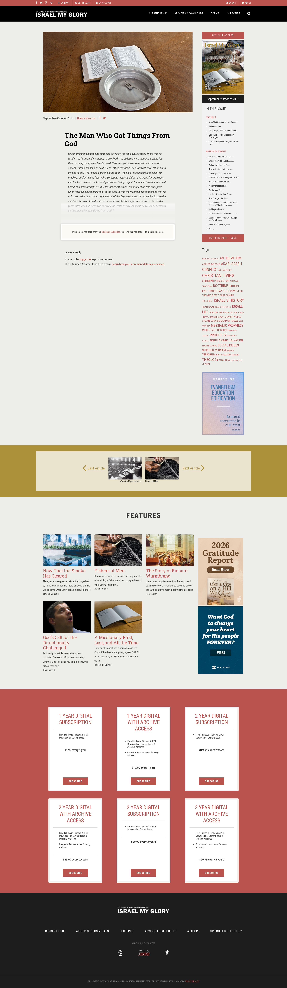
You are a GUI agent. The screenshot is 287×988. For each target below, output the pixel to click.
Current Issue (158, 13)
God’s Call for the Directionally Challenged (60, 643)
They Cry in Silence (220, 173)
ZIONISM (206, 364)
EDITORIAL (234, 285)
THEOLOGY (210, 359)
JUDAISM (215, 320)
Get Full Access (223, 35)
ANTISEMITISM (230, 258)
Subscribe (233, 13)
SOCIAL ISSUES (228, 345)
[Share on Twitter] (104, 118)
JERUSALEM (215, 312)
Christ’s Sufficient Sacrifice (224, 213)
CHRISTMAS (234, 281)
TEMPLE (230, 350)
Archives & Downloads (188, 13)
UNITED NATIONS (236, 360)
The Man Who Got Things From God (224, 177)
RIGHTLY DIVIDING (219, 340)
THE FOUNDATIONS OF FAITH (227, 354)
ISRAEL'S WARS (209, 307)
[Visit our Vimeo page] (51, 2)
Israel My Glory (61, 14)
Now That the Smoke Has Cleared (223, 122)
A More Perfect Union (221, 169)
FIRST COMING (226, 295)
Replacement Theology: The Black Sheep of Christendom (223, 203)
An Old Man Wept (216, 190)
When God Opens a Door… (219, 181)
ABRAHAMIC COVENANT (210, 259)
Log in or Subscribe (111, 231)
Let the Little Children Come (220, 194)
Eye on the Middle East (221, 161)
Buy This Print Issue (223, 237)
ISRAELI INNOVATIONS (223, 307)
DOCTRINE (220, 286)
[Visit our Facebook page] (36, 2)
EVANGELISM (226, 291)
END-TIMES (209, 291)
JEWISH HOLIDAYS (217, 317)
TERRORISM (208, 354)
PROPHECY (218, 335)
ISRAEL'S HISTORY (229, 300)
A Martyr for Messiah (217, 186)
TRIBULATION (224, 360)
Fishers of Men (215, 126)
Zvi (213, 228)
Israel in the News (219, 224)
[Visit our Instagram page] (46, 2)
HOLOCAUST (207, 301)
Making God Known (217, 209)
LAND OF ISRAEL (229, 320)
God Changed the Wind (218, 198)
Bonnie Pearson (86, 118)
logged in (85, 259)
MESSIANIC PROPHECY (227, 325)
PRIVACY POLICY (192, 981)
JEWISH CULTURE (229, 312)
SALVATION (236, 340)
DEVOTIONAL (207, 286)
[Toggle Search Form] (249, 14)
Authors (193, 931)
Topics (215, 13)
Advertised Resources (161, 931)
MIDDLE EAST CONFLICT (215, 330)
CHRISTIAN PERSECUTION (215, 280)
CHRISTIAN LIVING (218, 275)
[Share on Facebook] (100, 118)
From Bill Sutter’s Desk (221, 156)
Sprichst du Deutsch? (226, 931)
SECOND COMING (209, 345)
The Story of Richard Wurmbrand (222, 130)
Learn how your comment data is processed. (138, 264)
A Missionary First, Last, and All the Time (116, 640)
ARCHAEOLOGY (225, 270)
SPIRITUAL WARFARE (214, 350)
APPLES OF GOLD (211, 264)
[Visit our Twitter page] (41, 2)
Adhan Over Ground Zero (219, 165)
